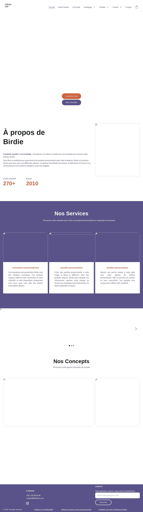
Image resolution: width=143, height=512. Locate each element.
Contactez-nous (71, 96)
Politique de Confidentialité (43, 509)
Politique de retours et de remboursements (76, 509)
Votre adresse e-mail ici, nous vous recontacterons (115, 491)
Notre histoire (63, 7)
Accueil (52, 7)
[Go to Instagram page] (27, 503)
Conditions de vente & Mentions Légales (113, 509)
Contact (128, 7)
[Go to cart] (136, 7)
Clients (115, 7)
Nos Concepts (71, 102)
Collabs (102, 7)
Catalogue (88, 7)
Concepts (76, 7)
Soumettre (103, 502)
